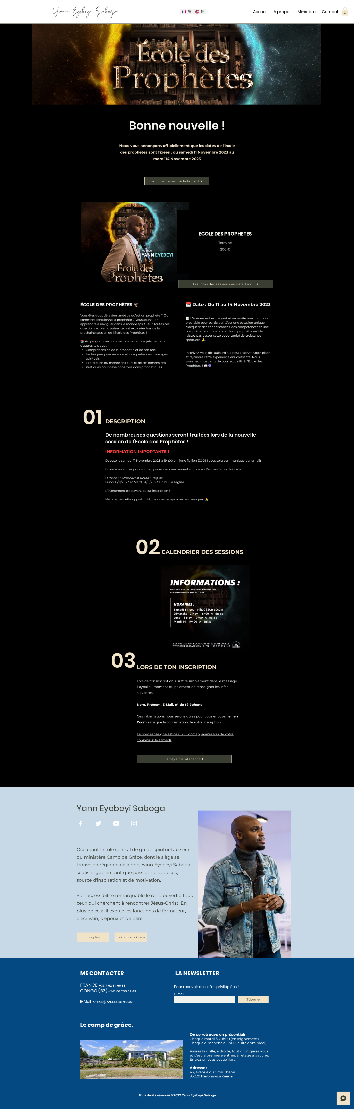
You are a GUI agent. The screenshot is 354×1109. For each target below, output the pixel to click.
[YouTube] (116, 823)
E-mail (179, 993)
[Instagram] (134, 823)
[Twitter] (98, 823)
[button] (345, 11)
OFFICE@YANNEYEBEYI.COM (113, 1002)
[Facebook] (80, 823)
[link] (225, 234)
